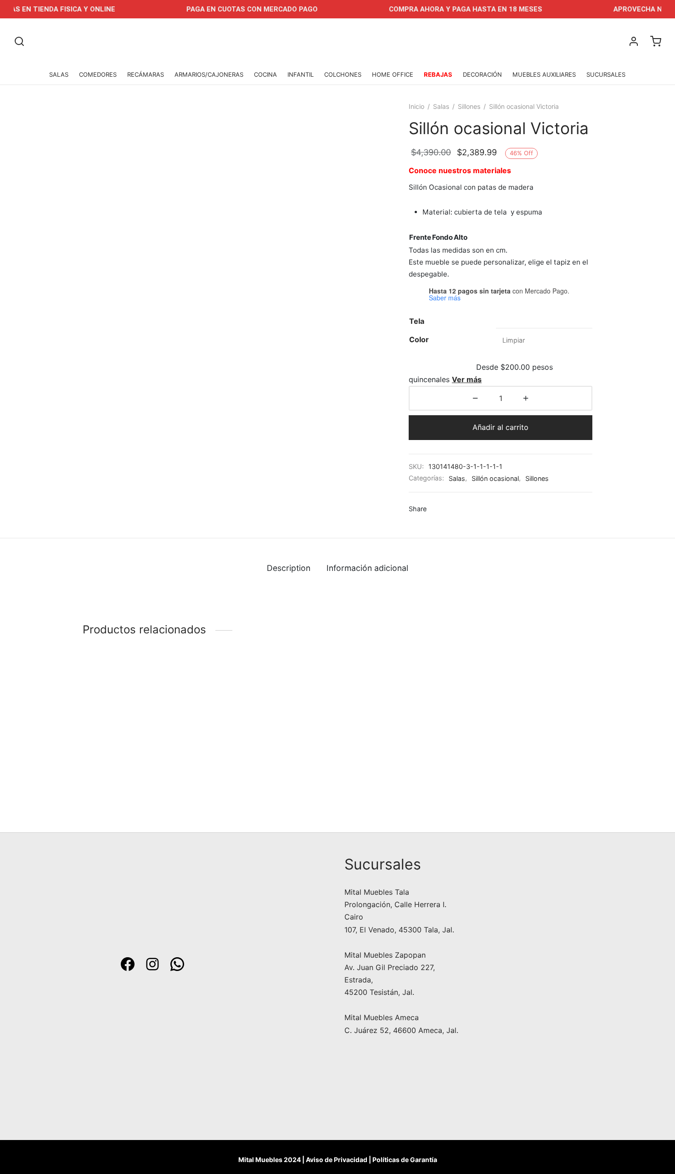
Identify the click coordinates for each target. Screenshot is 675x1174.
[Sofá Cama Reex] (141, 727)
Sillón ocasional (495, 478)
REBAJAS (438, 74)
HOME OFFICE (392, 74)
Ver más (467, 379)
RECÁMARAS (145, 74)
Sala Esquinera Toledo (383, 784)
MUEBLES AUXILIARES (544, 74)
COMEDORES (98, 74)
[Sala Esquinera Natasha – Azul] (533, 727)
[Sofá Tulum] (272, 727)
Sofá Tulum (233, 784)
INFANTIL (300, 74)
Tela (416, 321)
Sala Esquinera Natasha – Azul (527, 784)
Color (419, 339)
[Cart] (655, 41)
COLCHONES (342, 74)
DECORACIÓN (482, 74)
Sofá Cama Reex (112, 784)
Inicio (416, 106)
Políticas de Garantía (404, 1159)
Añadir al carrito (500, 427)
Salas (441, 106)
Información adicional (367, 568)
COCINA (265, 74)
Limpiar (513, 340)
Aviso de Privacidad (336, 1159)
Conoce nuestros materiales (460, 170)
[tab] (288, 568)
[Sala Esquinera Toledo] (402, 727)
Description (288, 568)
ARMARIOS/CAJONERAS (208, 74)
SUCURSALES (605, 74)
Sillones (469, 106)
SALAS (58, 74)
